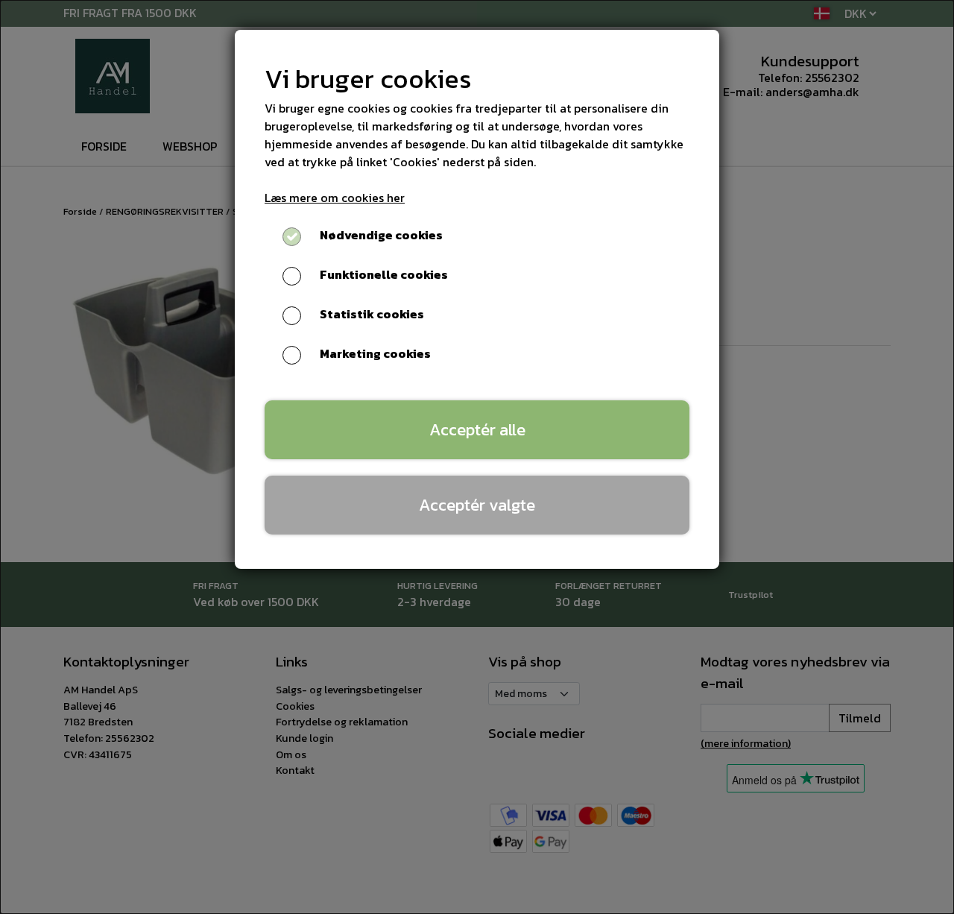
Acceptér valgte (477, 504)
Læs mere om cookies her (335, 198)
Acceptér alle (477, 429)
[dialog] (477, 457)
